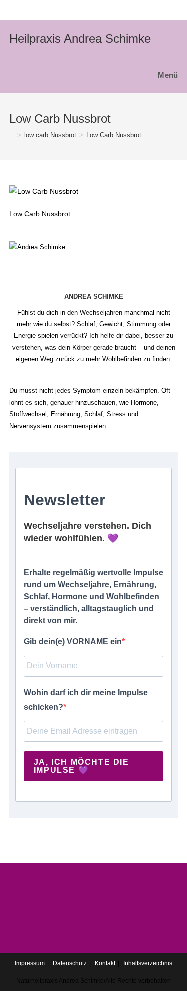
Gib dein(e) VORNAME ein (73, 641)
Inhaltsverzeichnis (147, 963)
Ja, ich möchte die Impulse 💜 (81, 766)
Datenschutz (70, 963)
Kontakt (105, 963)
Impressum (30, 963)
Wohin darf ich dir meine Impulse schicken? (86, 699)
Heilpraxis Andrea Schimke (80, 38)
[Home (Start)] (11, 135)
